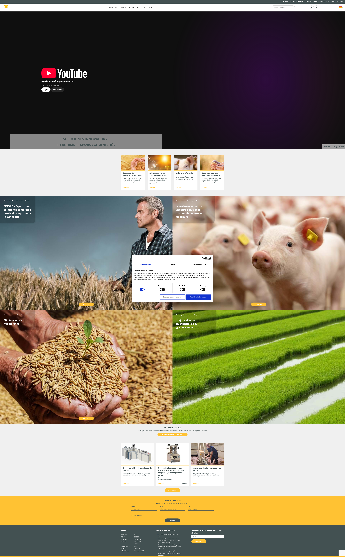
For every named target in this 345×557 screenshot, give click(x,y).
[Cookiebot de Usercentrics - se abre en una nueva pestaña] (203, 258)
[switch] (162, 289)
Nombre (133, 506)
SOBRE (333, 2)
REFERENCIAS (299, 2)
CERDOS (148, 7)
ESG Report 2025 (139, 551)
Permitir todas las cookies (198, 297)
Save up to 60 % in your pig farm (167, 551)
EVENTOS (292, 2)
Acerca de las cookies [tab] (199, 264)
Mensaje (133, 513)
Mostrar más (172, 490)
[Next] (342, 79)
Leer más (126, 187)
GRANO (122, 7)
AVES (140, 7)
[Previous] (2, 79)
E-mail (161, 506)
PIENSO (132, 7)
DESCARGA (308, 2)
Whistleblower (125, 551)
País (189, 506)
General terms (125, 546)
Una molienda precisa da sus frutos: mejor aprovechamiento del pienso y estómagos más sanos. (169, 540)
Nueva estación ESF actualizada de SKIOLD (168, 535)
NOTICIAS (285, 2)
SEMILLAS (113, 7)
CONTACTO (339, 2)
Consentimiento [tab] (146, 264)
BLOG (327, 2)
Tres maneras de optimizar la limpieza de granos (169, 554)
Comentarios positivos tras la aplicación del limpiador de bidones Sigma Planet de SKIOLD (169, 546)
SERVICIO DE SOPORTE (319, 2)
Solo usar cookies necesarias (172, 297)
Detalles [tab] (172, 264)
